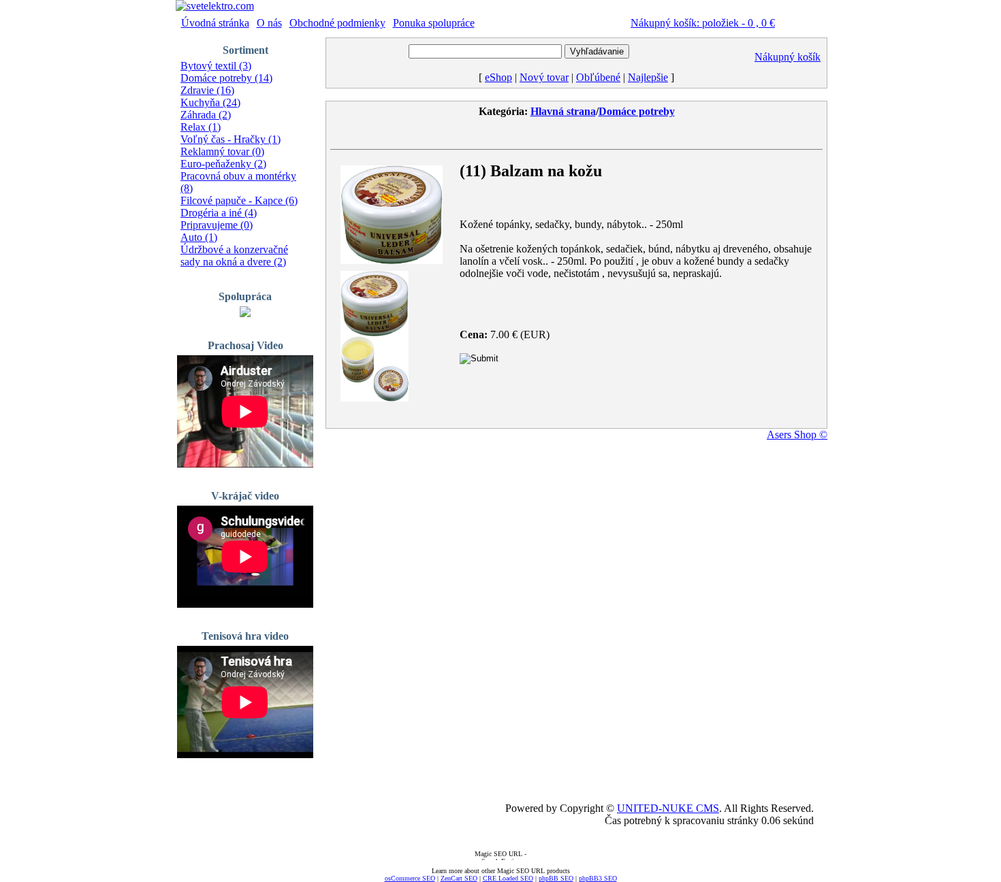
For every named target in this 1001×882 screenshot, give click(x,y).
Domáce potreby (637, 111)
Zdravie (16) (207, 90)
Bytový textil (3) (215, 65)
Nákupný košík (787, 57)
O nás (269, 23)
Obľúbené (598, 77)
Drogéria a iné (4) (218, 212)
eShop (498, 77)
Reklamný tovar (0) (222, 151)
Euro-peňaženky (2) (223, 163)
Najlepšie (648, 77)
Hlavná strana (563, 111)
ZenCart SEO (459, 878)
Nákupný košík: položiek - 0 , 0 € (703, 23)
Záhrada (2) (205, 114)
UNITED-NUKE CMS (668, 808)
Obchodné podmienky (337, 23)
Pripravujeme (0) (216, 225)
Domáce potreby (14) (226, 78)
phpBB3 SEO (598, 878)
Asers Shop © (797, 434)
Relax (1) (200, 127)
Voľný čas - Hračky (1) (230, 139)
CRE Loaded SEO (508, 878)
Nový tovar (544, 77)
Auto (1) (198, 237)
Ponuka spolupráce (434, 23)
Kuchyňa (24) (210, 102)
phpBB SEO (556, 878)
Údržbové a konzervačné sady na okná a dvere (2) (234, 255)
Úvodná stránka (215, 23)
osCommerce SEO (410, 878)
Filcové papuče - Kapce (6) (239, 200)
